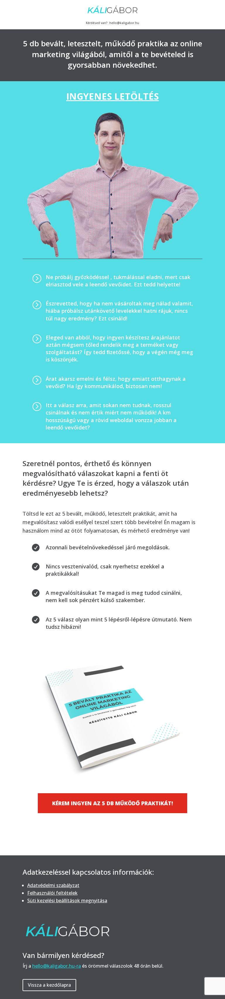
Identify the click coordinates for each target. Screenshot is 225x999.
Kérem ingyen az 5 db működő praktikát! (112, 803)
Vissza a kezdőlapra (49, 985)
